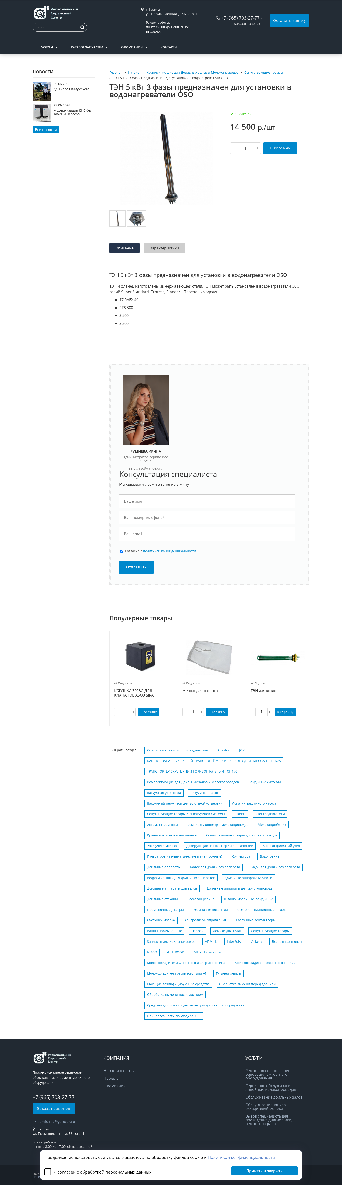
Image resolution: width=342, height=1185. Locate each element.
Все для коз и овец (287, 941)
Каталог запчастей (87, 47)
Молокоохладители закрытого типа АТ (265, 962)
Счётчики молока (161, 920)
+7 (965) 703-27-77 (240, 18)
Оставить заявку (289, 20)
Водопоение (269, 856)
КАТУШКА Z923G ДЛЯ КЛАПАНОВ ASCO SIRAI (134, 693)
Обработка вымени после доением (175, 994)
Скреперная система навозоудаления (177, 750)
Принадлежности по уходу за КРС (174, 1016)
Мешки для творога (200, 691)
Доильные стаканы (162, 899)
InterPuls (234, 941)
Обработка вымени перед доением (247, 984)
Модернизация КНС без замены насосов (73, 112)
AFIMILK (211, 941)
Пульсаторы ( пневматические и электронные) (184, 856)
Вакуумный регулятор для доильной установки (184, 803)
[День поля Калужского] (42, 99)
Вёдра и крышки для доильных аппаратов (181, 878)
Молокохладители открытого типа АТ (176, 973)
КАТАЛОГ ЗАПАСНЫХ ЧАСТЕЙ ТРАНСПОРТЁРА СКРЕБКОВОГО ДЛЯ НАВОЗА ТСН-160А (214, 761)
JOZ (242, 750)
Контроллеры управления (205, 920)
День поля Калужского (71, 89)
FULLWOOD (175, 952)
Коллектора (241, 856)
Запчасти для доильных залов (171, 941)
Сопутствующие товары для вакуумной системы (186, 814)
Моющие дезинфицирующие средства (178, 984)
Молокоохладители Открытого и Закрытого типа (186, 962)
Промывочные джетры (165, 909)
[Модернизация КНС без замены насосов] (42, 120)
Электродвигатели (270, 814)
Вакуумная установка (164, 792)
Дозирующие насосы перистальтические (219, 845)
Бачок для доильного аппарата (215, 867)
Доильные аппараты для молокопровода (239, 888)
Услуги (47, 47)
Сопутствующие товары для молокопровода (241, 835)
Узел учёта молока (162, 845)
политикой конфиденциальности (169, 551)
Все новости (46, 129)
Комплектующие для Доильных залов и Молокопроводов (193, 782)
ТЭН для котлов (264, 691)
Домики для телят (227, 931)
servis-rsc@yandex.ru (145, 468)
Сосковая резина (201, 899)
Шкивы (240, 814)
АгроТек (223, 750)
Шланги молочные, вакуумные (248, 899)
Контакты (169, 47)
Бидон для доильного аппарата (275, 867)
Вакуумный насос (204, 792)
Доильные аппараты (164, 867)
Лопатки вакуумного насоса (254, 803)
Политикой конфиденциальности (241, 1157)
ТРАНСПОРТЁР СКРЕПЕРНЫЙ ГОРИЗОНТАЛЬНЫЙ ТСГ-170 (192, 771)
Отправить (136, 567)
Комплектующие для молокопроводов (217, 824)
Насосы (197, 931)
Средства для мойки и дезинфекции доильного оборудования (196, 1005)
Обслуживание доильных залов (274, 1097)
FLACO (152, 952)
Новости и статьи (119, 1070)
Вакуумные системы (264, 782)
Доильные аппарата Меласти (248, 878)
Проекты (111, 1078)
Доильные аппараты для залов (172, 888)
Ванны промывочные (164, 931)
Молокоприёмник (272, 824)
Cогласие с (160, 551)
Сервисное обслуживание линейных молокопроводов (270, 1087)
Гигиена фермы (228, 973)
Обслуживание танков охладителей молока (265, 1106)
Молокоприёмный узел (281, 845)
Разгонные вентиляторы (256, 920)
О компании (132, 47)
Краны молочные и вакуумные (172, 835)
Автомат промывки (162, 824)
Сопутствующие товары (270, 931)
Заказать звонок (247, 23)
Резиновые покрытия (210, 909)
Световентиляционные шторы (261, 909)
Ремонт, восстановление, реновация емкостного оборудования (268, 1074)
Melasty (256, 941)
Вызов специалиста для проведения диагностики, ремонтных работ (268, 1119)
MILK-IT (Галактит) (208, 952)
